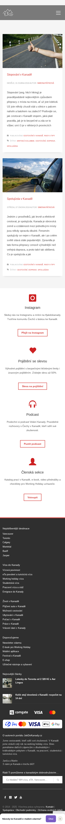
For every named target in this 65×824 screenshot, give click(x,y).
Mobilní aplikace (11, 651)
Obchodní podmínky (26, 810)
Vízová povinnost (11, 570)
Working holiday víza (13, 578)
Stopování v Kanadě (19, 74)
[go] (57, 780)
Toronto (6, 538)
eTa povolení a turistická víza (17, 574)
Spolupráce (8, 810)
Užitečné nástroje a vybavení (17, 664)
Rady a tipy (49, 136)
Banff (5, 551)
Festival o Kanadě (12, 655)
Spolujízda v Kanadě (20, 198)
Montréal (7, 546)
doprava (51, 141)
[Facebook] (5, 797)
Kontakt (50, 807)
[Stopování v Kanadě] (32, 51)
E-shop (6, 660)
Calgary (6, 542)
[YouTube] (20, 797)
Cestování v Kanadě (33, 136)
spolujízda (12, 146)
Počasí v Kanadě (11, 619)
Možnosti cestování (12, 610)
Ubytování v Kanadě (13, 615)
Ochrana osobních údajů (50, 810)
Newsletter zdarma (12, 643)
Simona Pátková (45, 83)
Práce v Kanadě (11, 623)
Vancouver (8, 533)
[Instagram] (10, 797)
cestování (41, 141)
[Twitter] (15, 797)
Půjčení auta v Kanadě (14, 606)
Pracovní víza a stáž (13, 587)
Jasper (6, 555)
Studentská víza (11, 583)
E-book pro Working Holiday (17, 647)
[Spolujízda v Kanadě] (32, 175)
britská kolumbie (25, 141)
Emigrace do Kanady (13, 591)
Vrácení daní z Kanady (14, 628)
